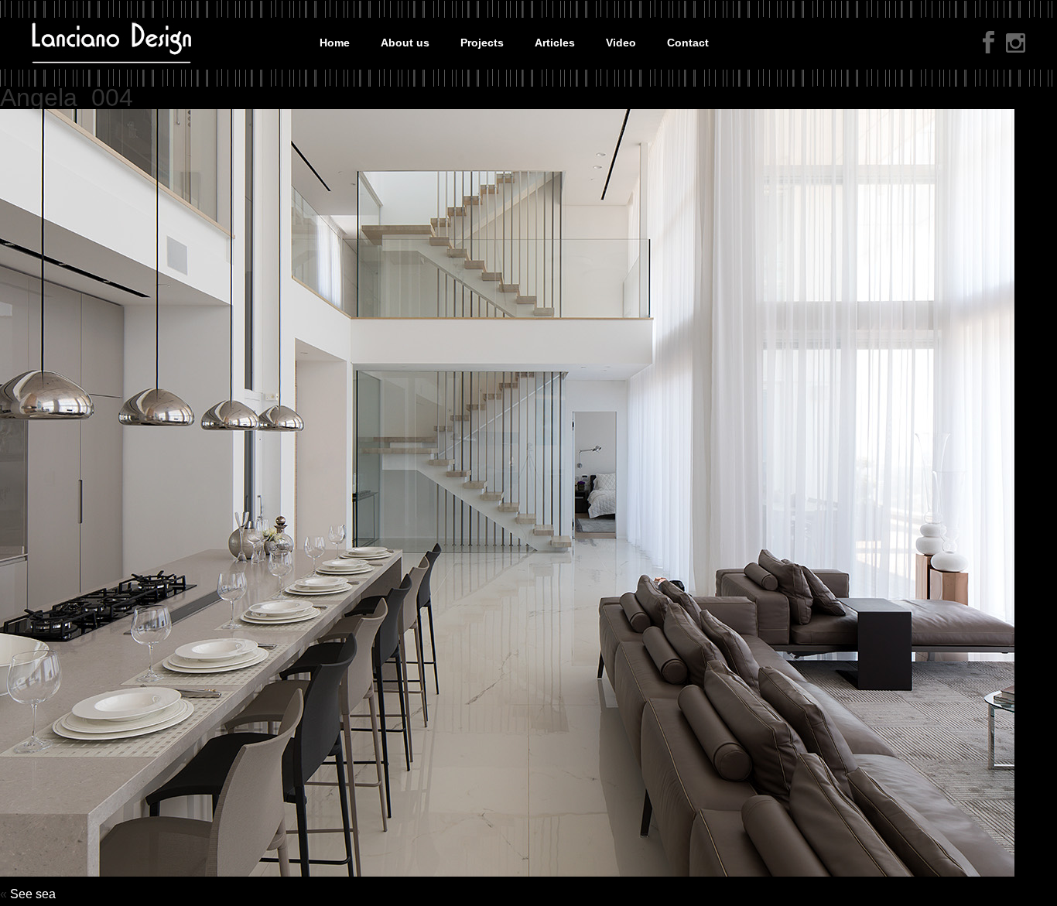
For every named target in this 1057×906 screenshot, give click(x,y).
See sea (33, 894)
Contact (688, 42)
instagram (1015, 44)
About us (405, 42)
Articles (555, 42)
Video (621, 42)
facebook (988, 42)
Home (335, 42)
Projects (482, 42)
